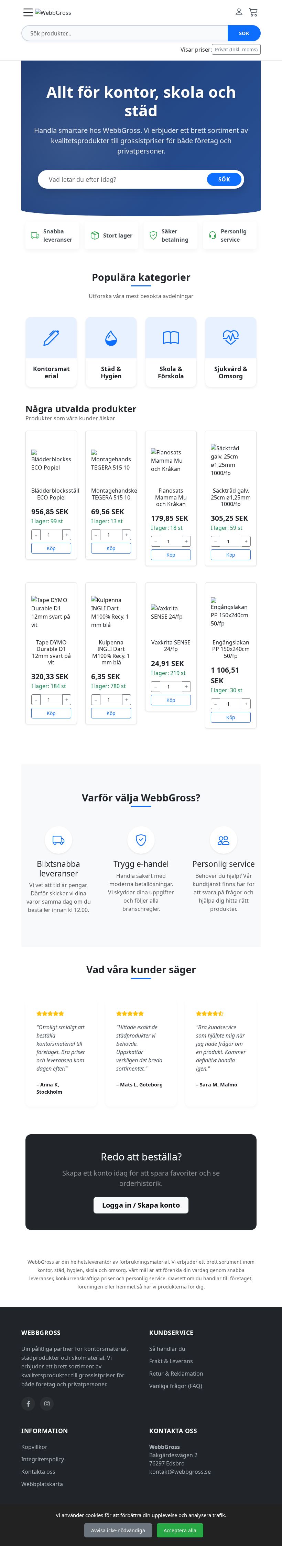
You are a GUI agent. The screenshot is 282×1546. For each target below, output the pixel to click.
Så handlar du (167, 1349)
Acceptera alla (180, 1530)
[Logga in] (239, 12)
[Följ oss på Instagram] (47, 1404)
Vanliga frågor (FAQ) (175, 1386)
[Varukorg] (253, 12)
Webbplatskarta (42, 1484)
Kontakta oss (38, 1471)
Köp (51, 548)
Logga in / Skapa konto (141, 1205)
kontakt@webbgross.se (180, 1471)
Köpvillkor (34, 1447)
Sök (244, 33)
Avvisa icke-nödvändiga (118, 1530)
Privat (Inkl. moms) (236, 49)
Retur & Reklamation (176, 1373)
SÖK (224, 179)
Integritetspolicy (42, 1459)
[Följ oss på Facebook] (28, 1404)
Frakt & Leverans (171, 1361)
